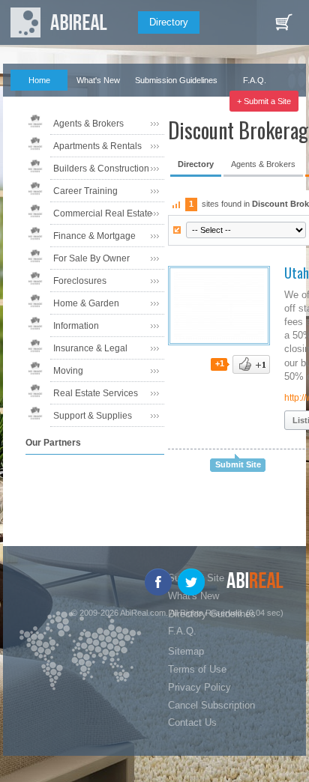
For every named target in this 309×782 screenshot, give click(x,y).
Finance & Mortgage (94, 236)
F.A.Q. (254, 80)
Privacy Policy (199, 687)
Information (76, 326)
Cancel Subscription (211, 705)
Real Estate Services (95, 393)
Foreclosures (79, 281)
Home (39, 80)
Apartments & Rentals (97, 146)
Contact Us (192, 722)
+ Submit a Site (264, 101)
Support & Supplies (92, 415)
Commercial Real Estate (102, 213)
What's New (98, 80)
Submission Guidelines (176, 80)
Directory (168, 22)
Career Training (85, 191)
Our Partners (33, 101)
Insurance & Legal (90, 348)
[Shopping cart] (283, 22)
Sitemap (186, 651)
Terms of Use (197, 669)
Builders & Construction (101, 168)
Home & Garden (86, 303)
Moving (68, 371)
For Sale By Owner (91, 258)
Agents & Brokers (88, 123)
